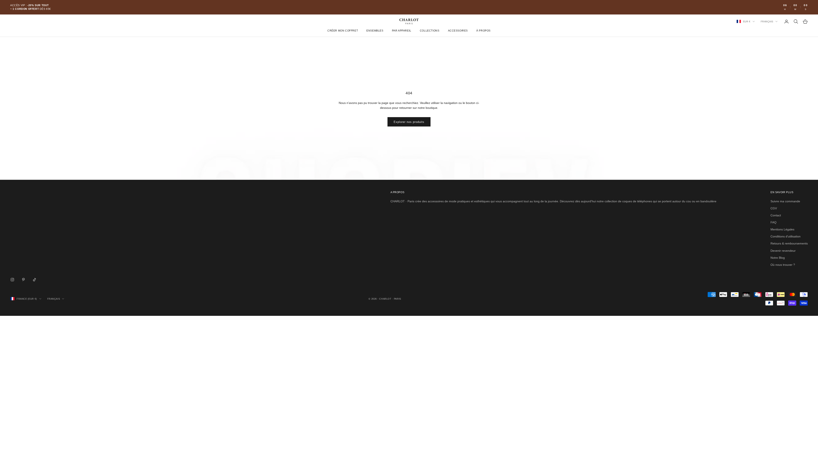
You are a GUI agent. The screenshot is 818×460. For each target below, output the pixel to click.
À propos (483, 30)
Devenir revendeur (783, 250)
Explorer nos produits (409, 122)
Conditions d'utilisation (785, 236)
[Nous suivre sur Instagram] (12, 279)
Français (767, 21)
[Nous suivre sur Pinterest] (23, 279)
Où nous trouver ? (782, 264)
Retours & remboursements (789, 243)
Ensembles (374, 30)
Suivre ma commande (785, 201)
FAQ (773, 222)
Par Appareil (401, 30)
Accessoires (458, 30)
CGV (773, 208)
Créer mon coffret (342, 30)
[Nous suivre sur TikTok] (34, 279)
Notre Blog (777, 257)
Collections (429, 30)
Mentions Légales (782, 229)
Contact (775, 215)
